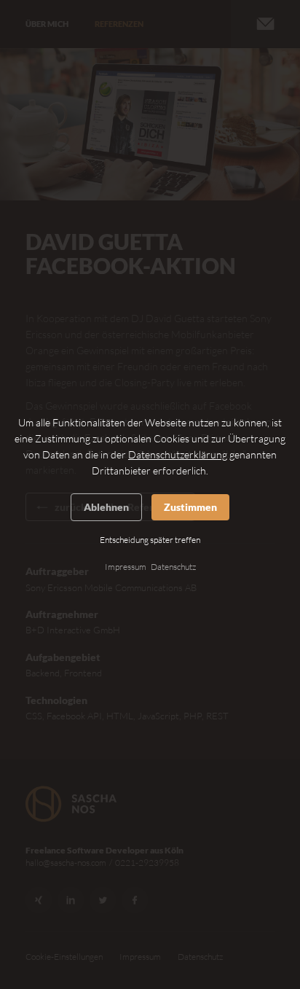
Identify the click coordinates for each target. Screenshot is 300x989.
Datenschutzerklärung (177, 454)
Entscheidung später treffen (150, 539)
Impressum (125, 566)
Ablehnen (106, 507)
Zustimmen (190, 507)
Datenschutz (173, 566)
